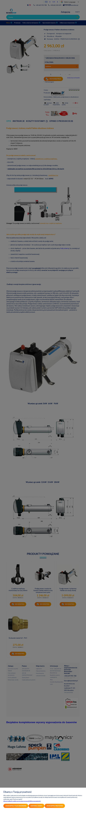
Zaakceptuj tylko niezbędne (15, 806)
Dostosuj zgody (36, 806)
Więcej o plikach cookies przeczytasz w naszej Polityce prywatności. (22, 801)
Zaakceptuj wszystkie (55, 806)
